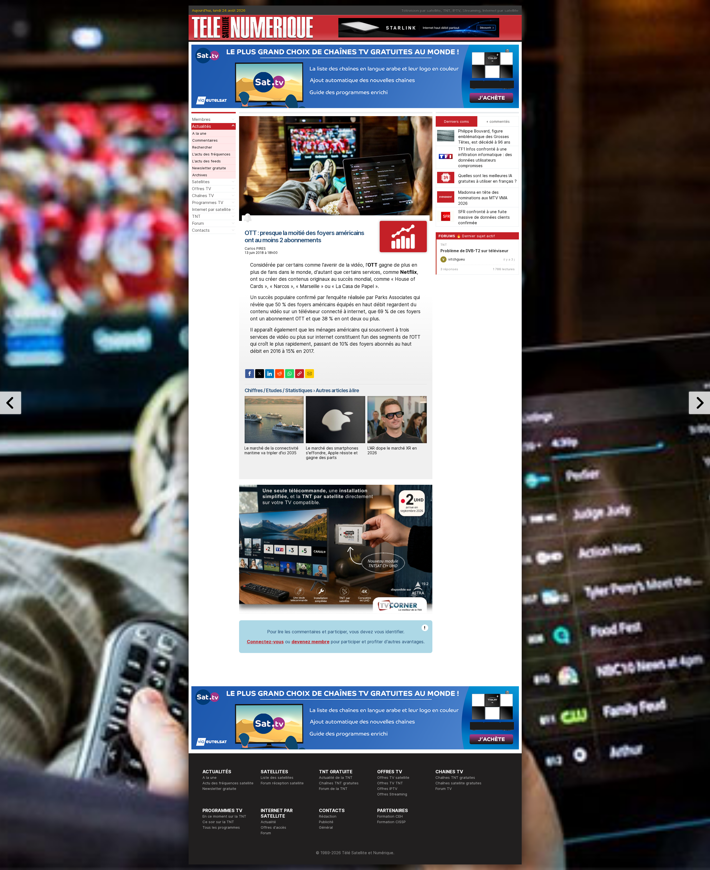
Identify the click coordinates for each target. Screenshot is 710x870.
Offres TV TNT (390, 783)
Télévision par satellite (421, 10)
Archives (199, 175)
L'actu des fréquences (211, 154)
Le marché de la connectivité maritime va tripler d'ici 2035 (271, 450)
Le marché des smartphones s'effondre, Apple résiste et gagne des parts (332, 453)
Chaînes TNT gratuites (339, 783)
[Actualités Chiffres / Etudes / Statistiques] (403, 250)
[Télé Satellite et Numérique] (252, 28)
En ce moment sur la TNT (224, 816)
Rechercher (202, 147)
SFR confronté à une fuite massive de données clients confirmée (484, 217)
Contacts (201, 230)
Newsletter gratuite (209, 168)
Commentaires (205, 140)
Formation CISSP (391, 822)
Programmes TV (207, 202)
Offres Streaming (392, 794)
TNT (446, 10)
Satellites (201, 181)
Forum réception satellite (282, 783)
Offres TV (201, 188)
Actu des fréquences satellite (227, 783)
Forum (198, 223)
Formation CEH (390, 816)
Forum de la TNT (333, 788)
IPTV (456, 10)
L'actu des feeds (206, 161)
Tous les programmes (221, 827)
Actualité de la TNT (336, 777)
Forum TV (443, 788)
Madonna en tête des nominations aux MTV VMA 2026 (482, 197)
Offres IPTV (387, 788)
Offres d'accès (273, 827)
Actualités (201, 126)
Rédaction (327, 816)
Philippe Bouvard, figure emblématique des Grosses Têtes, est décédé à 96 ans (484, 136)
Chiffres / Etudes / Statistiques (278, 390)
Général (326, 827)
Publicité (326, 822)
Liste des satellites (277, 777)
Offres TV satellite (393, 777)
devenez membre (310, 641)
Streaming (471, 10)
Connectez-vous (265, 641)
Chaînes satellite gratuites (458, 783)
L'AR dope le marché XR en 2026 (392, 450)
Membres (201, 119)
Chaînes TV (203, 195)
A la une (199, 133)
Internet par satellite (500, 10)
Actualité (268, 822)
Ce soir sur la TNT (218, 822)
